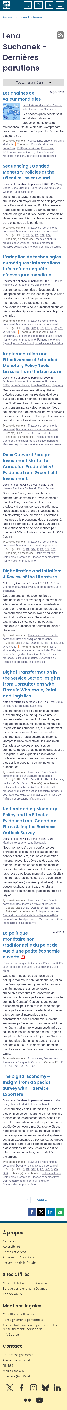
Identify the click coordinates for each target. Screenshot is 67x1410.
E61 (26, 1066)
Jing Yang (58, 385)
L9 (4, 783)
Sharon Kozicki (35, 381)
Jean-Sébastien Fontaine (17, 967)
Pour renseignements (18, 1355)
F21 (47, 549)
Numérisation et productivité (19, 339)
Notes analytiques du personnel (34, 639)
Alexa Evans (27, 586)
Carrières (9, 1241)
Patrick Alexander (33, 105)
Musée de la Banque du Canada (25, 1283)
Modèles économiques (16, 243)
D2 (27, 328)
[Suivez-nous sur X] (10, 1390)
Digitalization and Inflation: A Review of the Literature (32, 574)
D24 (33, 549)
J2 (55, 328)
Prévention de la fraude (19, 1263)
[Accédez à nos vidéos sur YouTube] (39, 1403)
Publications (35, 140)
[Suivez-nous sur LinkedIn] (57, 1390)
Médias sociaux (13, 1371)
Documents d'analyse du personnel (37, 231)
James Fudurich (12, 706)
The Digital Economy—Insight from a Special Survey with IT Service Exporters (26, 1085)
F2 (41, 549)
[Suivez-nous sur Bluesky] (46, 1390)
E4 (32, 235)
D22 (33, 328)
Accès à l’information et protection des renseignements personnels (30, 1327)
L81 (61, 642)
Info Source (11, 1334)
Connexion (13, 1294)
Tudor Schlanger (23, 191)
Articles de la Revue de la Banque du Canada (31, 1060)
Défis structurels (45, 553)
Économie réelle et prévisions (20, 919)
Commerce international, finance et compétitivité (31, 557)
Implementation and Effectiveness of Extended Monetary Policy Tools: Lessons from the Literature (32, 363)
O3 (8, 332)
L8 (55, 642)
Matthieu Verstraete (14, 842)
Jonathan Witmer (41, 385)
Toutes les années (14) (31, 82)
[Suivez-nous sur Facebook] (22, 1390)
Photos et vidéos (14, 1252)
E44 (47, 907)
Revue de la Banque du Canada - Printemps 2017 (32, 963)
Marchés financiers (14, 155)
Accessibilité (11, 1247)
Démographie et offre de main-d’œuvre (40, 336)
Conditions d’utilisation (19, 1314)
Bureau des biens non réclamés (25, 1288)
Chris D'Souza (52, 105)
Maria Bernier (46, 488)
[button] (32, 1212)
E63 (49, 433)
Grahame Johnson (14, 381)
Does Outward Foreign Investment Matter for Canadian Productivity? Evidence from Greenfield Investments (30, 467)
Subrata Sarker (45, 586)
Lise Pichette (42, 284)
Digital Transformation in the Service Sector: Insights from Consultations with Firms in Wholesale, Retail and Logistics (31, 684)
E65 (33, 1066)
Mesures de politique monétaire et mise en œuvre (32, 246)
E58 (48, 235)
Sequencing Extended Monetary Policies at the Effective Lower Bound (28, 172)
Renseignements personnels (23, 1320)
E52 (42, 235)
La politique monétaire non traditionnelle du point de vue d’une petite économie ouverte (31, 945)
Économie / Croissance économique (28, 150)
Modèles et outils (46, 239)
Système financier (43, 152)
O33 (13, 332)
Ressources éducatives (19, 1257)
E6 (44, 433)
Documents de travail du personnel (36, 545)
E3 (27, 235)
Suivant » (40, 1200)
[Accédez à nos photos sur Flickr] (28, 1403)
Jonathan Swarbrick (43, 188)
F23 (53, 549)
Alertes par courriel (16, 1360)
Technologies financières (41, 155)
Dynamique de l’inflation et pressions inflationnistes (33, 343)
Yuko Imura (29, 109)
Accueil (8, 17)
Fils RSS (8, 1366)
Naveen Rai (10, 488)
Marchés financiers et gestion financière (32, 652)
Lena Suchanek (31, 17)
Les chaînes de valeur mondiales (22, 96)
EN (49, 5)
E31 (47, 328)
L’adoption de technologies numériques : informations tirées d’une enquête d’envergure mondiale (32, 266)
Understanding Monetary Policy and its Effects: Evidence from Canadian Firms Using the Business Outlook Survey (30, 821)
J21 (60, 328)
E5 (36, 235)
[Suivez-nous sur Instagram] (34, 1390)
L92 (9, 783)
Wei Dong (56, 702)
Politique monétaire (28, 148)
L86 (47, 1169)
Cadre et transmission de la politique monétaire (30, 440)
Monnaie (36, 144)
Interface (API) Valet (16, 1376)
